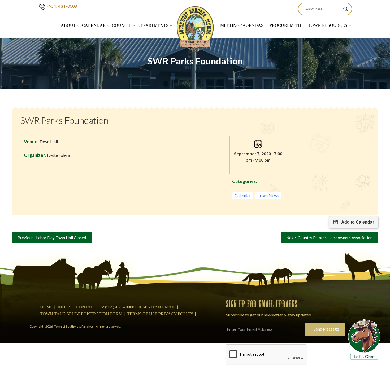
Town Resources (327, 25)
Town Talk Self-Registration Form (81, 314)
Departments (152, 25)
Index (64, 307)
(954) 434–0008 (62, 5)
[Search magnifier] (345, 9)
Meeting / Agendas (241, 25)
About (68, 25)
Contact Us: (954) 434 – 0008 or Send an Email (126, 307)
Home (46, 307)
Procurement (286, 25)
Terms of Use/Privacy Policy (160, 314)
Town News (268, 195)
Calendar (94, 25)
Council (121, 25)
